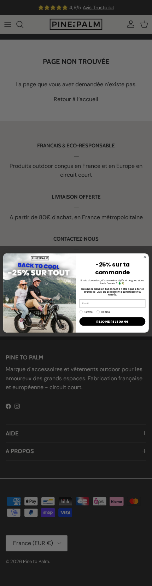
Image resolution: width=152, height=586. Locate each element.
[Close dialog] (144, 256)
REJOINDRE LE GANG (112, 321)
